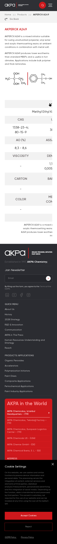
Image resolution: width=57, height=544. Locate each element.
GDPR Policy (11, 537)
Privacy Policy (27, 537)
